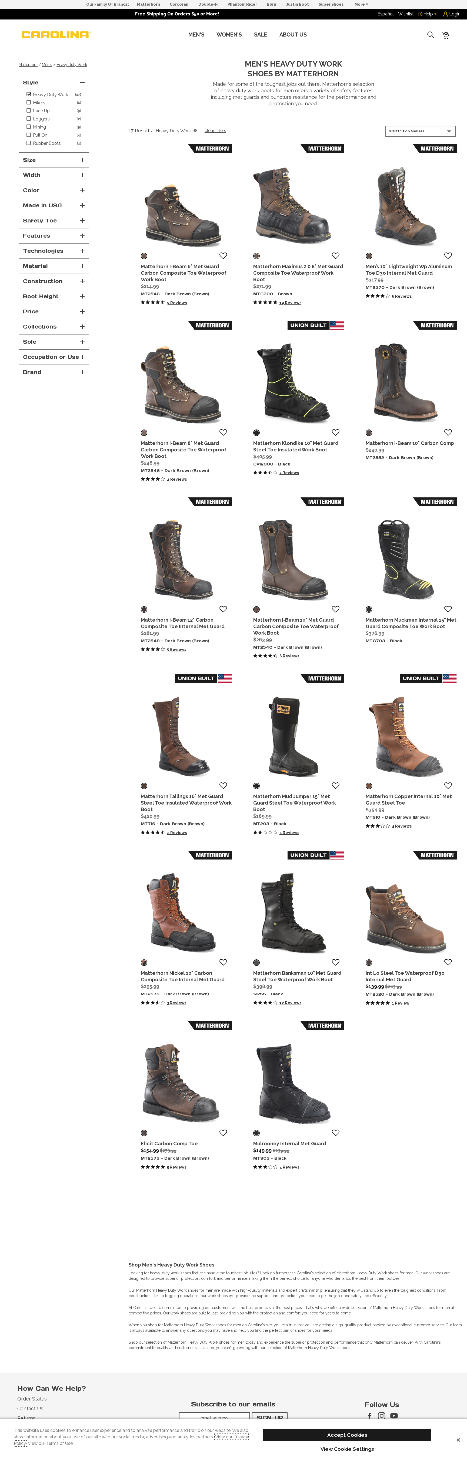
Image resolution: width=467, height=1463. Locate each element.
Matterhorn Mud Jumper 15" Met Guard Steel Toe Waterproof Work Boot (294, 802)
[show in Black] (256, 432)
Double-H (208, 4)
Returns (26, 1418)
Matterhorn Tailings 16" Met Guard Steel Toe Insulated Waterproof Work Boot (186, 802)
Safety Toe (40, 220)
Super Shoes (331, 4)
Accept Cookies (347, 1435)
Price (31, 311)
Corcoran (179, 4)
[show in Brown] (256, 256)
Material (35, 266)
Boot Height (41, 296)
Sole (29, 341)
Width (32, 175)
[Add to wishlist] (223, 256)
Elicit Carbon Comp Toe (169, 1143)
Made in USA (42, 205)
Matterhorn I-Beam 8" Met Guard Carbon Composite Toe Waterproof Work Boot (183, 449)
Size (29, 159)
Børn (271, 4)
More (360, 4)
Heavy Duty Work (71, 65)
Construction (43, 281)
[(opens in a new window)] (369, 1416)
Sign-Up (269, 1417)
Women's (229, 34)
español (386, 14)
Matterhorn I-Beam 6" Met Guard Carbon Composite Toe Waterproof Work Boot (183, 273)
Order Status (32, 1399)
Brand (32, 372)
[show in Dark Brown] (144, 256)
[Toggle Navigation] (208, 35)
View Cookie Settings (347, 1449)
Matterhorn (148, 4)
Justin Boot (297, 4)
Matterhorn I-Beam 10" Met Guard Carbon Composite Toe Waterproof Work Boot (296, 626)
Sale (260, 34)
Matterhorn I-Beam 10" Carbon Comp (410, 443)
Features (36, 235)
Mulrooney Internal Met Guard (289, 1143)
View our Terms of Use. (51, 1443)
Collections (40, 326)
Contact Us (30, 1408)
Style (30, 82)
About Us (293, 34)
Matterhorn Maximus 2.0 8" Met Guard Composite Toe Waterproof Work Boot (298, 273)
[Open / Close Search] (431, 35)
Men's (196, 34)
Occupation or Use (51, 356)
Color (31, 190)
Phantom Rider (242, 4)
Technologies (43, 250)
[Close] (458, 1440)
